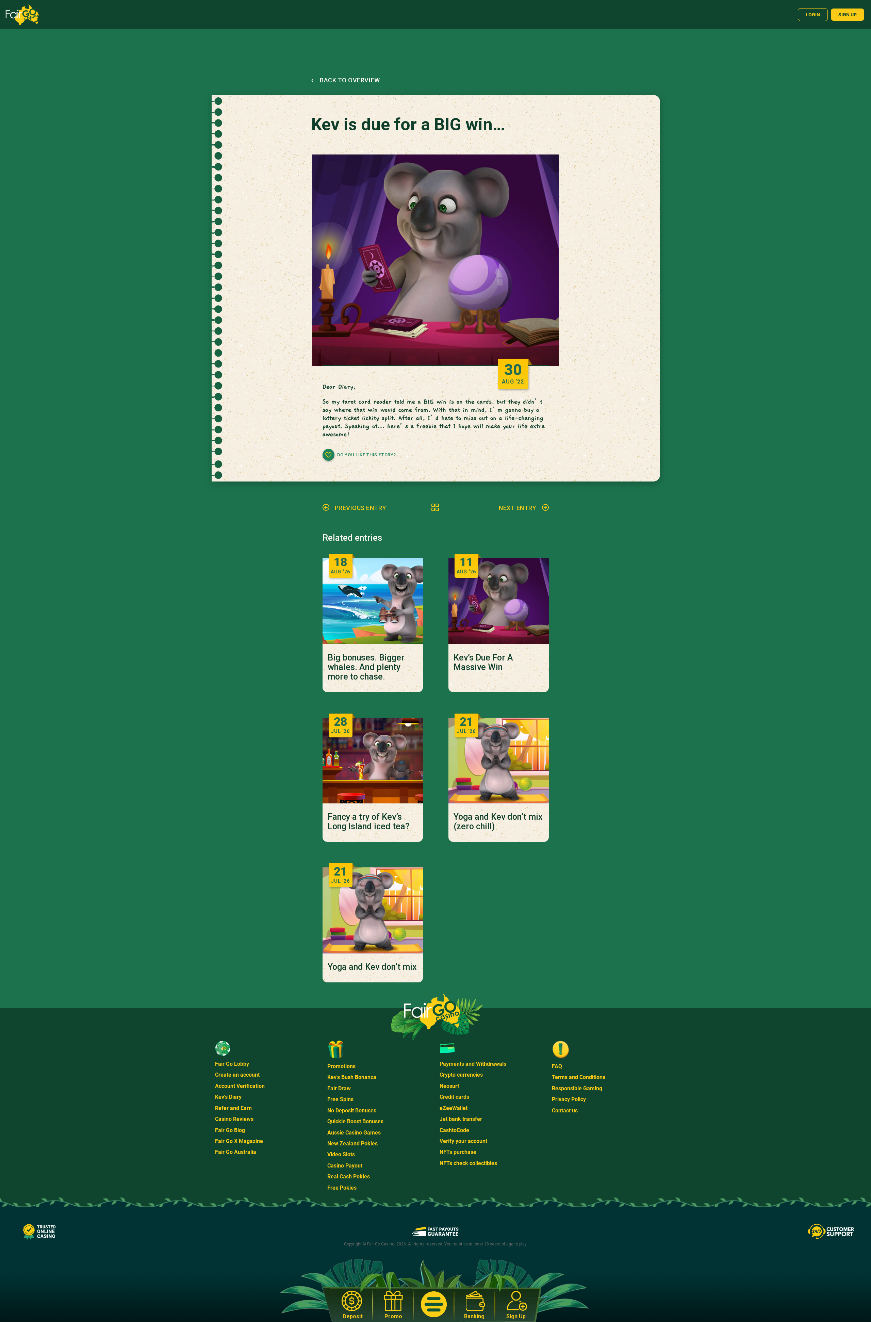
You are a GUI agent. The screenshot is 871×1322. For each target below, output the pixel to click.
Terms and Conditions (578, 1077)
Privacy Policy (569, 1099)
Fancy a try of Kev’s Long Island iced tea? (368, 821)
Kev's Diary (228, 1097)
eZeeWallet (453, 1108)
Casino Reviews (234, 1119)
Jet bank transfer (461, 1119)
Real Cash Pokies (348, 1176)
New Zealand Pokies (352, 1143)
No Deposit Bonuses (351, 1110)
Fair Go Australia (235, 1152)
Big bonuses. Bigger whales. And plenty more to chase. (366, 667)
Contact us (565, 1110)
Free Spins (340, 1099)
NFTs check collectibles (468, 1163)
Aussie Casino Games (354, 1132)
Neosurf (449, 1086)
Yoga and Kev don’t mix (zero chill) (498, 821)
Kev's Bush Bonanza (351, 1077)
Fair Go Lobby (232, 1064)
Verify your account (463, 1141)
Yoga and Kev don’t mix (372, 967)
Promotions (341, 1066)
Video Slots (341, 1154)
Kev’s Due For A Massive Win (483, 662)
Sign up (847, 14)
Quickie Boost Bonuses (355, 1121)
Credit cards (454, 1097)
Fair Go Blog (230, 1130)
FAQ (557, 1066)
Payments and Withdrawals (473, 1064)
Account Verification (240, 1086)
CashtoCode (454, 1130)
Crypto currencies (461, 1075)
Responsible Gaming (577, 1088)
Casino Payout (344, 1165)
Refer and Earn (233, 1108)
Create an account (237, 1075)
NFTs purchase (458, 1152)
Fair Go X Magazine (239, 1141)
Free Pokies (342, 1188)
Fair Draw (339, 1088)
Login (813, 14)
